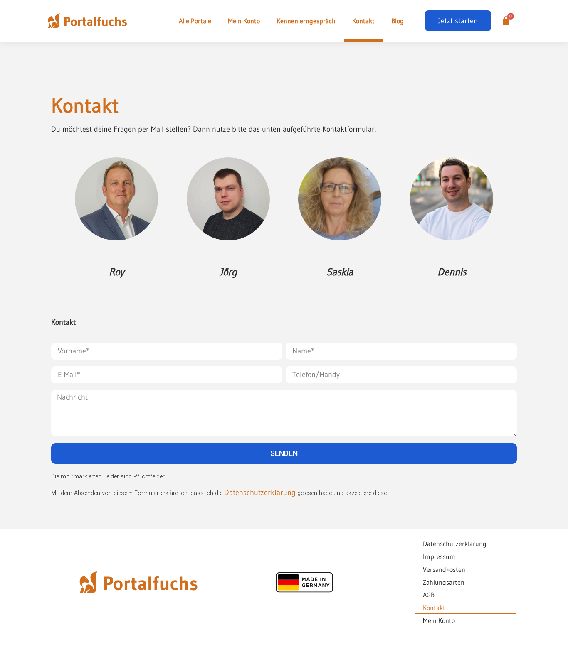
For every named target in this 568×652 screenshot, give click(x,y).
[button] (59, 218)
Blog (397, 21)
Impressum (439, 556)
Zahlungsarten (443, 582)
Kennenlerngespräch (306, 21)
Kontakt (363, 21)
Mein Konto (244, 21)
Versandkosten (444, 569)
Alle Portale (195, 21)
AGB (429, 595)
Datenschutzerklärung (260, 492)
